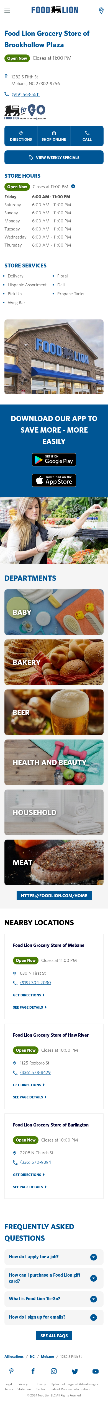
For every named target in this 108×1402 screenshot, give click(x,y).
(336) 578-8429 (35, 1072)
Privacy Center (41, 1386)
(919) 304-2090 (35, 982)
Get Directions (27, 995)
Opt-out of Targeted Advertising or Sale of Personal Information (74, 1386)
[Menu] (7, 11)
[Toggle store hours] (71, 187)
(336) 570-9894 (35, 1162)
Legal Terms (8, 1386)
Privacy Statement (24, 1386)
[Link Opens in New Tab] (54, 465)
